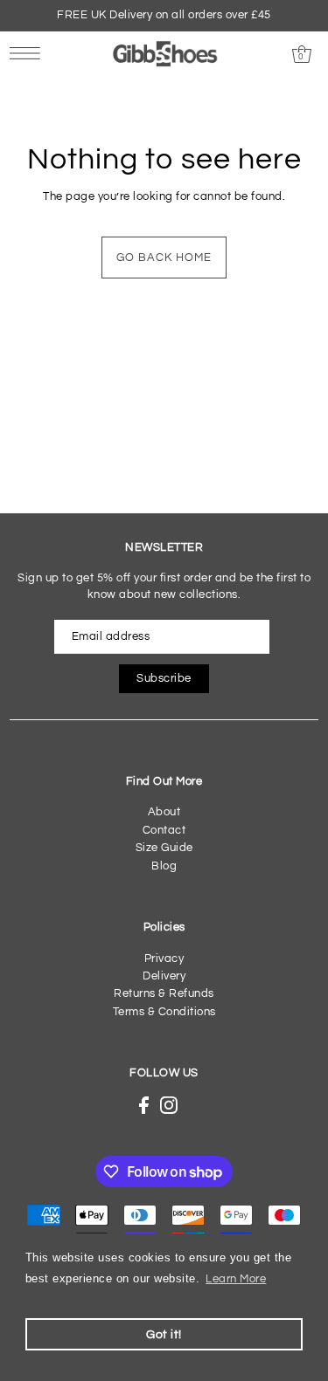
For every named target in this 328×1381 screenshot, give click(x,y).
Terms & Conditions (164, 1012)
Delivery (164, 976)
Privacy (164, 959)
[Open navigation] (29, 53)
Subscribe (164, 678)
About (164, 812)
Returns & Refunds (164, 994)
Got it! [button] (164, 1334)
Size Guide (164, 848)
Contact (164, 830)
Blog (164, 866)
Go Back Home (164, 258)
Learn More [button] (236, 1279)
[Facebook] (144, 1105)
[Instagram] (169, 1105)
